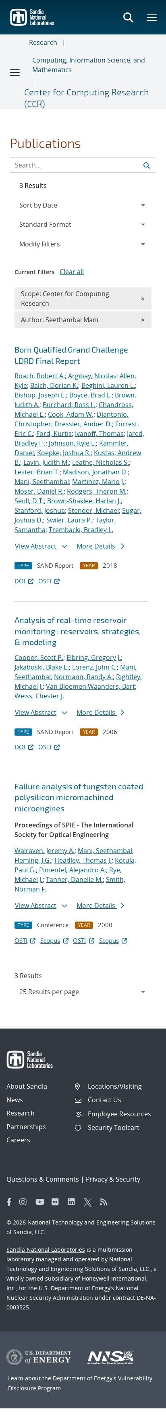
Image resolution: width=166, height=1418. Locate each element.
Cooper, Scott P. (39, 657)
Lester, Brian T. (37, 472)
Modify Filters (50, 243)
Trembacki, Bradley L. (81, 529)
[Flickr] (58, 1202)
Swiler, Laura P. (69, 520)
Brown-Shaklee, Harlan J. (84, 500)
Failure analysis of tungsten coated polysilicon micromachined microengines (79, 797)
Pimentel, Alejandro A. (72, 869)
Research (43, 42)
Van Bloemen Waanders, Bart (90, 686)
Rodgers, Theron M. (97, 491)
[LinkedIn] (74, 1202)
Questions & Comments (42, 1179)
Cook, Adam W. (70, 414)
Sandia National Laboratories (45, 1249)
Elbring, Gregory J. (93, 657)
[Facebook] (9, 1202)
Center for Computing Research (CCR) (86, 98)
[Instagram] (25, 1202)
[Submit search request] (146, 165)
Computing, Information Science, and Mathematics (88, 65)
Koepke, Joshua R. (64, 452)
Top (142, 1408)
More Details (97, 546)
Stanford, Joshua (40, 510)
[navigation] (83, 992)
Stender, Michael (93, 510)
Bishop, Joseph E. (40, 395)
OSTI (44, 581)
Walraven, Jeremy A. (45, 850)
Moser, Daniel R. (39, 491)
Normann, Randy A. (83, 676)
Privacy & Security (113, 1179)
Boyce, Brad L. (90, 395)
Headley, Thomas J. (83, 860)
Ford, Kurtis (54, 433)
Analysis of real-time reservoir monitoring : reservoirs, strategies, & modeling (78, 631)
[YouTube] (41, 1202)
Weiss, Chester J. (39, 696)
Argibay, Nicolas (92, 375)
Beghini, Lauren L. (108, 385)
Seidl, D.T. (29, 500)
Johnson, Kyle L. (72, 443)
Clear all (72, 271)
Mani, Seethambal (42, 481)
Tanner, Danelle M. (74, 879)
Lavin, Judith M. (46, 462)
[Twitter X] (90, 1202)
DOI (20, 581)
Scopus (50, 940)
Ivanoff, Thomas (99, 433)
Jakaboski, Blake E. (42, 667)
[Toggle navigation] (15, 72)
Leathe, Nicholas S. (100, 462)
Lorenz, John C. (94, 667)
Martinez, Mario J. (98, 481)
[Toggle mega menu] (152, 17)
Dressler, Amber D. (83, 424)
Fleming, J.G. (33, 860)
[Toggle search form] (128, 17)
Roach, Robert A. (40, 375)
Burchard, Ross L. (69, 404)
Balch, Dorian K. (54, 385)
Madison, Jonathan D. (95, 472)
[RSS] (106, 1202)
